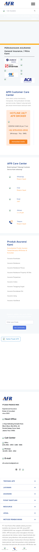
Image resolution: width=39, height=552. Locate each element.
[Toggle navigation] (33, 4)
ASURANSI (7, 494)
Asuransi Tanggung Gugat (15, 286)
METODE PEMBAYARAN (12, 519)
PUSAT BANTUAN (10, 500)
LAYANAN (7, 487)
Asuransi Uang (12, 296)
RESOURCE (7, 507)
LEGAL (5, 513)
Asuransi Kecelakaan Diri (15, 291)
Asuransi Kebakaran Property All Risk (19, 272)
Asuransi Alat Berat (13, 301)
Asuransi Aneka (12, 282)
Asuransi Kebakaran (13, 263)
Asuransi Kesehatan (13, 258)
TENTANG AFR (9, 481)
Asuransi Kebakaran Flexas (16, 268)
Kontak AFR (14, 550)
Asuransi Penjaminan (14, 277)
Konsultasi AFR (5, 549)
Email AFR (24, 549)
